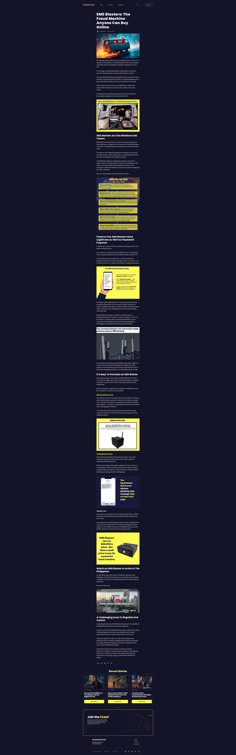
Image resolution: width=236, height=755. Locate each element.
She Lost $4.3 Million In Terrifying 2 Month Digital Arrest (93, 695)
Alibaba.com (101, 511)
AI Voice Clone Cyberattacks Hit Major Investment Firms (141, 695)
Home (101, 5)
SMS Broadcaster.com (104, 395)
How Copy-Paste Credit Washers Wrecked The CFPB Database (117, 695)
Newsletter (121, 5)
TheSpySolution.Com (104, 454)
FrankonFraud (88, 5)
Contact (111, 5)
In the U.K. (134, 317)
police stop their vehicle (131, 77)
